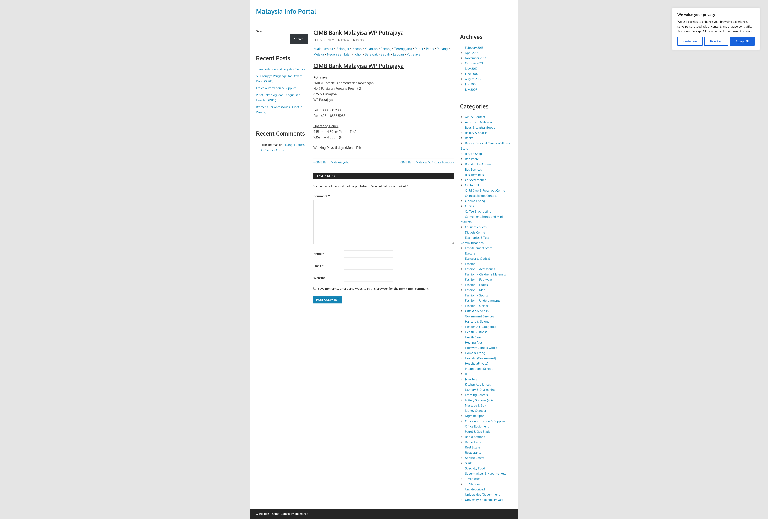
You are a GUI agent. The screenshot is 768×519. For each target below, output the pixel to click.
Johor (358, 54)
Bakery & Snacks (476, 133)
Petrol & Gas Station (478, 431)
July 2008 (471, 84)
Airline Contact (475, 117)
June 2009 (472, 74)
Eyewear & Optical (477, 258)
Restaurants (473, 452)
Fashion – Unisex (477, 306)
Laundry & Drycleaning (480, 390)
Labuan (398, 54)
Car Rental (472, 185)
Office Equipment (477, 426)
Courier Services (476, 227)
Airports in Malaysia (478, 122)
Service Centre (474, 458)
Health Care (473, 337)
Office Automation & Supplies (276, 88)
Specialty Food (475, 468)
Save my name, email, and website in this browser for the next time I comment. (373, 288)
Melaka (318, 54)
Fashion (470, 264)
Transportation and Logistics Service (280, 69)
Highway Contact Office (481, 348)
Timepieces (472, 479)
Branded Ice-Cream (478, 164)
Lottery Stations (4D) (479, 400)
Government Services (479, 316)
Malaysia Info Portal (286, 11)
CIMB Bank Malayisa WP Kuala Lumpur (426, 162)
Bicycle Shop (473, 154)
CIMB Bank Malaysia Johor (332, 162)
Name (318, 254)
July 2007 (471, 89)
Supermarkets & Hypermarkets (485, 473)
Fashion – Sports (476, 295)
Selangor (342, 49)
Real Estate (472, 447)
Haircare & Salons (477, 321)
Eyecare (470, 253)
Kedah (357, 49)
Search (260, 31)
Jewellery (471, 379)
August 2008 (473, 79)
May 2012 (471, 69)
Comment (321, 196)
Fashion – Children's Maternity (485, 274)
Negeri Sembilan (339, 54)
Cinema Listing (475, 201)
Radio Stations (475, 437)
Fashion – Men (475, 290)
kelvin (345, 40)
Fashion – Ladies (476, 285)
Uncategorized (475, 489)
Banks (360, 40)
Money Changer (475, 411)
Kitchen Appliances (478, 384)
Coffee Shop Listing (478, 211)
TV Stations (472, 484)
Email (318, 266)
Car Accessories (475, 180)
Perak (419, 49)
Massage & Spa (475, 405)
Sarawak (371, 54)
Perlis (430, 49)
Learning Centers (476, 395)
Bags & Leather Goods (480, 127)
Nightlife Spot (474, 416)
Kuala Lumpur (323, 49)
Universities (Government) (482, 494)
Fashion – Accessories (480, 269)
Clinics (469, 206)
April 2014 (471, 53)
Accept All (742, 41)
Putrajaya (413, 54)
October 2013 (474, 63)
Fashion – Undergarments (482, 300)
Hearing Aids (474, 342)
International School (478, 369)
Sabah (385, 54)
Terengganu (403, 49)
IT (466, 374)
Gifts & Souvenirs (477, 311)
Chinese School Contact (481, 196)
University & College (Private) (484, 500)
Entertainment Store (478, 248)
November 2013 (475, 58)
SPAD (468, 463)
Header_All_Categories (480, 327)
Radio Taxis (473, 442)
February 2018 (474, 48)
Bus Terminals (474, 175)
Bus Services (473, 169)
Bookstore (472, 159)
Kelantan (371, 49)
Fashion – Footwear (478, 279)
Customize (690, 41)
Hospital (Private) (476, 363)
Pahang (442, 49)
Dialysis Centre (475, 232)
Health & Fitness (476, 332)
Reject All (716, 41)
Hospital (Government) (480, 358)
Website (319, 278)
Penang (386, 49)
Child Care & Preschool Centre (485, 190)
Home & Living (475, 353)
